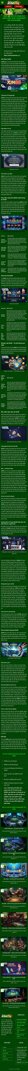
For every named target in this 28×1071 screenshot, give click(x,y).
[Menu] (2, 2)
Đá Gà (4, 1050)
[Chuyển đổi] (2, 761)
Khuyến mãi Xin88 (21, 1019)
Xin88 (5, 25)
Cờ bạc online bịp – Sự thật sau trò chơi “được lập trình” (14, 978)
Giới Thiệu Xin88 (21, 1022)
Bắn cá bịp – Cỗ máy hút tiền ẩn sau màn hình (14, 879)
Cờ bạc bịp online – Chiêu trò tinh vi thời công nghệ (14, 952)
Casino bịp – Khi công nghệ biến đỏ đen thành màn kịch (14, 854)
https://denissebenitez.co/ (12, 55)
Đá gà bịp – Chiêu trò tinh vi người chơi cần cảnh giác (14, 903)
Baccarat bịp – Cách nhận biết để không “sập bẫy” (14, 1003)
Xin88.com (8, 739)
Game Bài (5, 1053)
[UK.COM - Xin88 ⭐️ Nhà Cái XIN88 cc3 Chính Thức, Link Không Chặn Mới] (14, 2)
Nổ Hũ (4, 1056)
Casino (4, 1047)
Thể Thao (5, 1059)
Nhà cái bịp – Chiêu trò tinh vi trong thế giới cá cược (14, 928)
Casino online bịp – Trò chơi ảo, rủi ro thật (14, 828)
